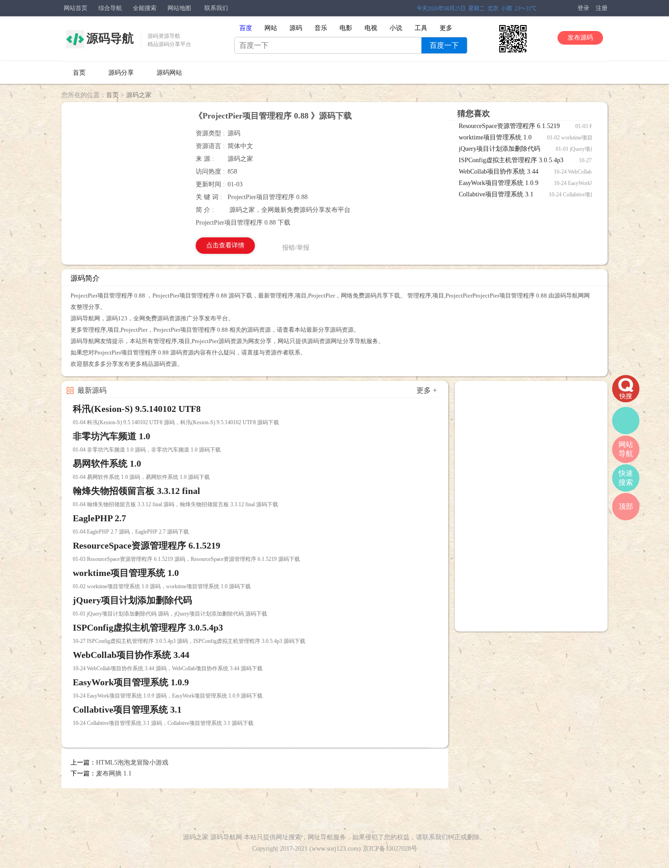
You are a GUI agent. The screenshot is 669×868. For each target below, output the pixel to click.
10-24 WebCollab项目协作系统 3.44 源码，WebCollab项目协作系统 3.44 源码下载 (168, 668)
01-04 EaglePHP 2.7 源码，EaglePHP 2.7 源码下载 (131, 532)
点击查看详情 (225, 245)
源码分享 (121, 72)
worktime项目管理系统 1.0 (496, 137)
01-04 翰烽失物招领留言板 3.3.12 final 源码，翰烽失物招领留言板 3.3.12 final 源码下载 (175, 504)
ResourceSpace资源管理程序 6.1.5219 (510, 126)
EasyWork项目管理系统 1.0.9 (499, 183)
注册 (602, 8)
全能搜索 (145, 8)
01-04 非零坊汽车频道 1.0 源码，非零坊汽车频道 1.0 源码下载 (147, 450)
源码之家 (139, 95)
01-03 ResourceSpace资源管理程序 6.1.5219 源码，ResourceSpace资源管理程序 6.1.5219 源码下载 (186, 559)
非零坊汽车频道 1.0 (111, 436)
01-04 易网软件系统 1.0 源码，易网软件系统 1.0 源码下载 (141, 477)
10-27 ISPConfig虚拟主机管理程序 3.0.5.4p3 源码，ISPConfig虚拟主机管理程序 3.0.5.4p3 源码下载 (189, 641)
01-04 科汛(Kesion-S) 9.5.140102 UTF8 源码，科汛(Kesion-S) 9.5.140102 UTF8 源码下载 (176, 422)
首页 (79, 72)
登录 (583, 8)
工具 (421, 28)
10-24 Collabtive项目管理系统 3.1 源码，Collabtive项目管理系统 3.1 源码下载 (163, 723)
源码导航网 (226, 837)
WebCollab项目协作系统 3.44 (499, 171)
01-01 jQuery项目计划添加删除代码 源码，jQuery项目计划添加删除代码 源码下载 (170, 614)
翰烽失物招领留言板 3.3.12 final (136, 491)
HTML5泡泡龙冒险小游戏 (132, 762)
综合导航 (110, 8)
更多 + (426, 390)
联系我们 (216, 8)
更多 (446, 28)
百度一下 (444, 45)
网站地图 (179, 8)
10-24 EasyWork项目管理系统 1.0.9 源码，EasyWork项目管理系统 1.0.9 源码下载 (168, 696)
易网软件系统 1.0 (107, 463)
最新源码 (91, 390)
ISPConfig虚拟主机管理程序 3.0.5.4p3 (512, 160)
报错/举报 (295, 247)
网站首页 (75, 8)
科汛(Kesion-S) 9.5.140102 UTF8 (137, 409)
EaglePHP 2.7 (99, 518)
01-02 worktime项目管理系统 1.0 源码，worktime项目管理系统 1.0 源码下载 (162, 586)
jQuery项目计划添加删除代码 (500, 148)
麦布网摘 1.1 (114, 773)
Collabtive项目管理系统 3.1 (497, 194)
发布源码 (580, 37)
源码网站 (169, 72)
